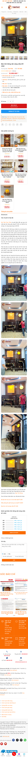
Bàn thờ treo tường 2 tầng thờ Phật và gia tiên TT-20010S (7, 175)
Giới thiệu (4, 716)
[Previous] (3, 35)
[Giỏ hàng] (26, 7)
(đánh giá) (8, 70)
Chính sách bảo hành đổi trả (8, 712)
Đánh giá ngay (14, 532)
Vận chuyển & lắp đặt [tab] (7, 217)
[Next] (24, 35)
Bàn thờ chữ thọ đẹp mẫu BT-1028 (9, 506)
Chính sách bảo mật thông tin (9, 702)
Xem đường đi (13, 670)
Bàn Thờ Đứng (19, 493)
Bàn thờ (21, 11)
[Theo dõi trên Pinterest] (1, 743)
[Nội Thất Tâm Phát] (14, 7)
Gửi (14, 560)
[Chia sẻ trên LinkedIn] (21, 124)
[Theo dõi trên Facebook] (13, 740)
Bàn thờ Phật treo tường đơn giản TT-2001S (7, 201)
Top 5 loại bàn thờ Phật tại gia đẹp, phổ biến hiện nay (20, 593)
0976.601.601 (6, 736)
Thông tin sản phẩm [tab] (6, 211)
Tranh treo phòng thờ (7, 120)
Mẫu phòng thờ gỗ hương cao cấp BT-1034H (12, 502)
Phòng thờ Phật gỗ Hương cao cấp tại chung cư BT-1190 (7, 150)
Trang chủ (3, 11)
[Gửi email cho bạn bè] (13, 124)
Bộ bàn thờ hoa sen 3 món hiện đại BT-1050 (11, 499)
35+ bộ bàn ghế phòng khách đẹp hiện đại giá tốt (7, 613)
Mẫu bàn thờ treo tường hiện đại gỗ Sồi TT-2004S (21, 150)
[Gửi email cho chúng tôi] (21, 740)
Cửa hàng (9, 11)
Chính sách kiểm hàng (7, 700)
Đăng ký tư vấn (14, 111)
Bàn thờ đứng (10, 117)
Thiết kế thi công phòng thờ (18, 118)
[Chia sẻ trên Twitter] (10, 124)
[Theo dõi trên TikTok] (17, 740)
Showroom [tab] (4, 214)
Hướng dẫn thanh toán (7, 710)
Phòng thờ (15, 11)
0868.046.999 (9, 660)
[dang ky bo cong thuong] (8, 752)
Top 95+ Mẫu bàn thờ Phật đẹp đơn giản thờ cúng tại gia (21, 613)
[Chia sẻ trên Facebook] (6, 124)
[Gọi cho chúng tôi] (25, 740)
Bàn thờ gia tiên (18, 117)
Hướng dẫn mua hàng (7, 705)
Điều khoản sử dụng (6, 714)
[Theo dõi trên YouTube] (5, 743)
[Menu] (2, 7)
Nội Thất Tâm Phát (6, 222)
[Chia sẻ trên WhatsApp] (2, 124)
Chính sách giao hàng (7, 707)
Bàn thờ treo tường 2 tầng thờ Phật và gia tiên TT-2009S (20, 175)
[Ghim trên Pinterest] (17, 124)
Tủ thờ (14, 120)
